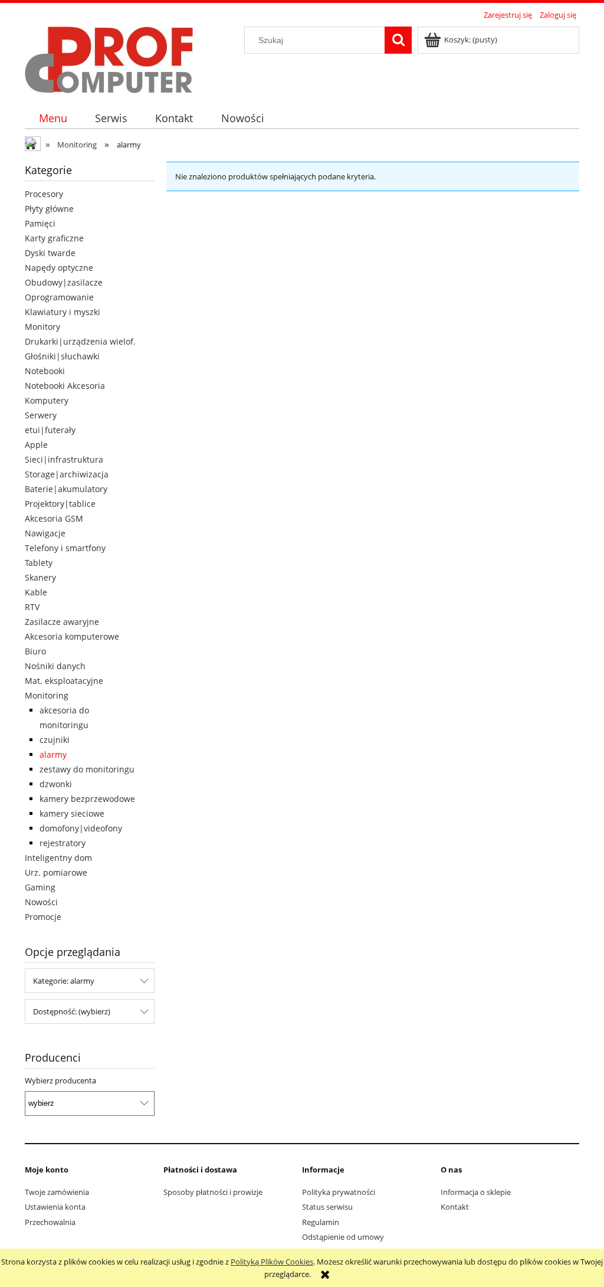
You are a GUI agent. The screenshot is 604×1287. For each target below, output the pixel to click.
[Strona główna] (109, 57)
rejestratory (63, 843)
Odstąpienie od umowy (343, 1237)
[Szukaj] (398, 40)
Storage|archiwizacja (67, 474)
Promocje (43, 916)
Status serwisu (327, 1206)
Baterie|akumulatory (66, 489)
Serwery (41, 415)
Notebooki (45, 370)
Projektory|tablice (60, 503)
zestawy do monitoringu (87, 769)
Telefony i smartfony (65, 548)
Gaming (40, 887)
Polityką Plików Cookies (272, 1261)
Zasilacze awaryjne (62, 621)
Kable (36, 592)
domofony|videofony (81, 828)
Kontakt (455, 1206)
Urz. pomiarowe (56, 872)
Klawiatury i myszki (62, 311)
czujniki (55, 739)
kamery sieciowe (72, 813)
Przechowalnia (50, 1222)
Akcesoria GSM (54, 518)
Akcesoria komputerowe (72, 636)
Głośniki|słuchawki (62, 356)
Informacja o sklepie (476, 1192)
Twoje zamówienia (57, 1192)
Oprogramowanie (59, 297)
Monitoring (46, 695)
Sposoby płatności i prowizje (212, 1192)
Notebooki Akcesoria (65, 385)
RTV (32, 607)
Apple (36, 444)
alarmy (53, 754)
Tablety (38, 562)
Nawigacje (45, 533)
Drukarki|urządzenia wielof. (80, 341)
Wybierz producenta (60, 1080)
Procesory (44, 193)
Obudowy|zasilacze (64, 282)
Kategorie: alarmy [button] (63, 980)
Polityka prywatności (338, 1192)
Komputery (46, 400)
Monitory (42, 326)
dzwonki (56, 784)
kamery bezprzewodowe (87, 798)
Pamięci (40, 223)
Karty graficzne (54, 238)
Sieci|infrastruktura (64, 459)
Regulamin (320, 1222)
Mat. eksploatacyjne (64, 680)
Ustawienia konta (55, 1206)
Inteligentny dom (58, 857)
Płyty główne (49, 208)
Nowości (41, 902)
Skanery (40, 577)
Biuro (35, 651)
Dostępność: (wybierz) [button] (71, 1011)
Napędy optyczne (59, 267)
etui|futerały (50, 429)
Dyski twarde (50, 252)
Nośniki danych (55, 666)
